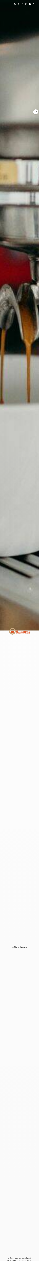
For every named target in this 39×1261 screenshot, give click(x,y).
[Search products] (35, 112)
